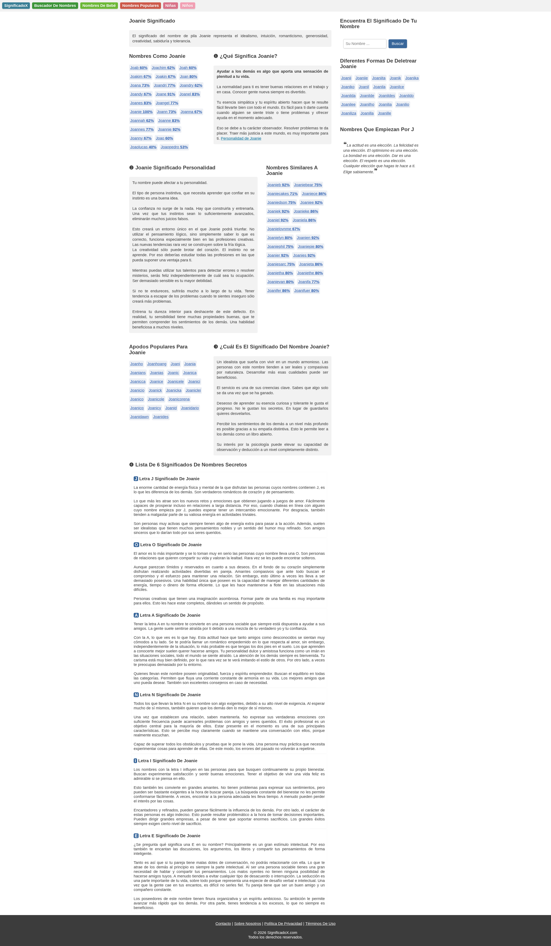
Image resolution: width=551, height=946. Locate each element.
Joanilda (348, 96)
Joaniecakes (282, 194)
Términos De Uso (320, 923)
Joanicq (137, 408)
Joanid (171, 408)
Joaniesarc (281, 264)
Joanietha (280, 273)
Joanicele (175, 381)
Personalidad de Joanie (241, 138)
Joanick (155, 390)
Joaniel (277, 220)
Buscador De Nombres (55, 5)
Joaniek (278, 211)
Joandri (164, 85)
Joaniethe (310, 273)
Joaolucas (143, 147)
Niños (187, 5)
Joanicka (173, 390)
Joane (165, 94)
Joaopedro (174, 147)
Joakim (140, 76)
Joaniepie (310, 246)
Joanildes (387, 96)
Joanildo (406, 96)
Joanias (156, 373)
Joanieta (311, 264)
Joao (164, 138)
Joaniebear (308, 185)
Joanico (137, 399)
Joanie (141, 112)
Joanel (190, 94)
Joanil (364, 87)
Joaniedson (281, 202)
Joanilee (348, 104)
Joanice (156, 381)
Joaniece (314, 194)
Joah (188, 68)
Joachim (163, 68)
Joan (188, 76)
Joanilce (397, 87)
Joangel (167, 103)
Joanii (346, 78)
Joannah (142, 120)
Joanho (136, 364)
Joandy (141, 94)
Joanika (412, 78)
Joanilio (402, 104)
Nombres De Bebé (99, 5)
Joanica (190, 373)
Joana (140, 85)
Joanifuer (306, 290)
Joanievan (280, 282)
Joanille (384, 113)
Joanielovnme (283, 229)
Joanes (141, 103)
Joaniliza (348, 113)
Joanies (304, 255)
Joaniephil (280, 246)
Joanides (161, 417)
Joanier (278, 255)
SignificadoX (16, 5)
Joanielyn (280, 238)
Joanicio (137, 390)
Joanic (173, 373)
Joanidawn (139, 417)
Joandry (191, 85)
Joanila (379, 87)
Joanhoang (156, 364)
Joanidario (190, 408)
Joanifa (308, 282)
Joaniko (347, 87)
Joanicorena (179, 399)
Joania (190, 364)
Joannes (142, 129)
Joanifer (278, 290)
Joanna (191, 112)
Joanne (169, 120)
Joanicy (154, 408)
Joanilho (367, 104)
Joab (138, 68)
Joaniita (378, 78)
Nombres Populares (140, 5)
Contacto (223, 923)
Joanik (395, 78)
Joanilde (367, 96)
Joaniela (304, 220)
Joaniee (311, 202)
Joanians (138, 373)
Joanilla (367, 113)
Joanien (308, 238)
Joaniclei (193, 390)
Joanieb (278, 185)
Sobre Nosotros (247, 923)
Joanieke (306, 211)
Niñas (170, 5)
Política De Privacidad (283, 923)
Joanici (194, 381)
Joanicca (137, 381)
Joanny (141, 138)
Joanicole (156, 399)
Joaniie (362, 78)
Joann (166, 112)
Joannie (169, 129)
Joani (175, 364)
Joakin (166, 76)
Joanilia (385, 104)
